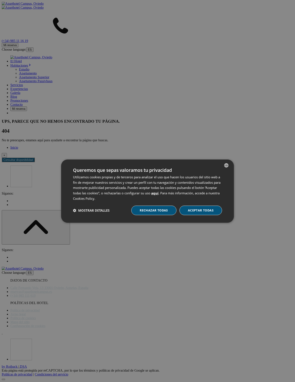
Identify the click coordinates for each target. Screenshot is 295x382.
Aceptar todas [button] (201, 210)
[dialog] (147, 190)
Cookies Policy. (84, 198)
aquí (155, 193)
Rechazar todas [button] (154, 210)
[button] (91, 210)
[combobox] (226, 165)
